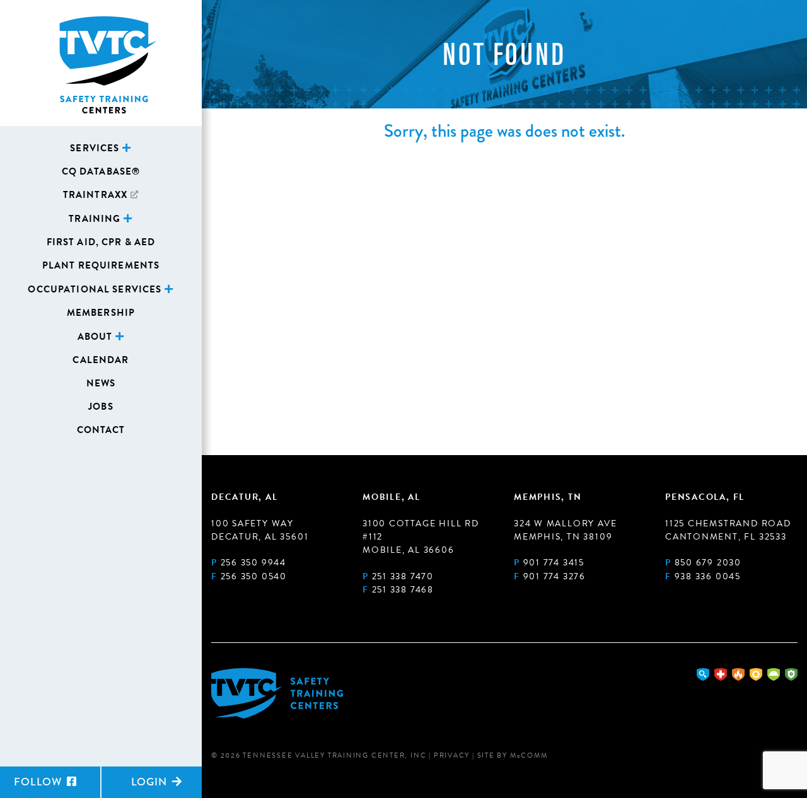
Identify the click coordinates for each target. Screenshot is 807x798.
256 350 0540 (254, 576)
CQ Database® (101, 171)
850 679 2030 (708, 562)
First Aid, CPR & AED (101, 242)
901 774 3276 (554, 576)
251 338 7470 (403, 576)
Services (94, 148)
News (101, 383)
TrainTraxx (95, 195)
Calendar (101, 360)
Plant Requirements (101, 265)
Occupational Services (94, 289)
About (95, 337)
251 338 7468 (403, 589)
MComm (529, 755)
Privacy (452, 755)
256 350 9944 (253, 562)
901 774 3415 (553, 562)
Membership (101, 313)
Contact (101, 430)
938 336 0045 (708, 576)
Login (150, 782)
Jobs (100, 406)
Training (94, 219)
